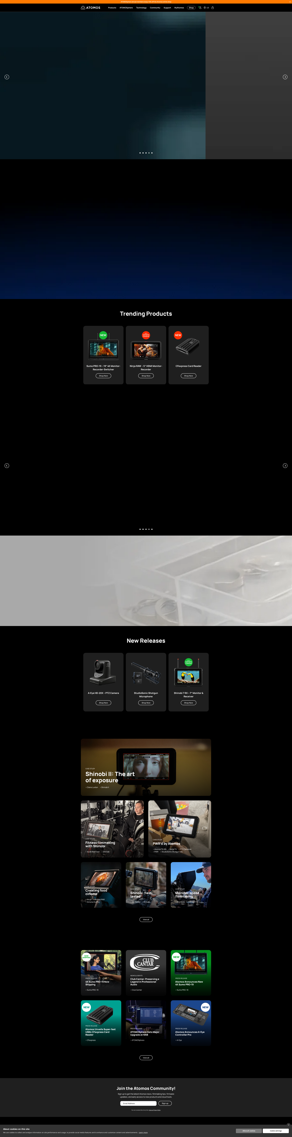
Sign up (165, 1103)
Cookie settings (276, 1131)
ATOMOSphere (126, 7)
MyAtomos (179, 7)
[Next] (285, 77)
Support (167, 7)
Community (155, 7)
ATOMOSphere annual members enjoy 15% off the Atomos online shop (146, 2)
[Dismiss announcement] (290, 1)
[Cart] (212, 7)
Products (112, 7)
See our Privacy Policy (155, 1110)
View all (146, 919)
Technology (141, 7)
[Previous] (7, 77)
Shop (191, 7)
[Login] (200, 7)
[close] (288, 1125)
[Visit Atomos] (90, 7)
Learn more (143, 1132)
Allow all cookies (249, 1131)
